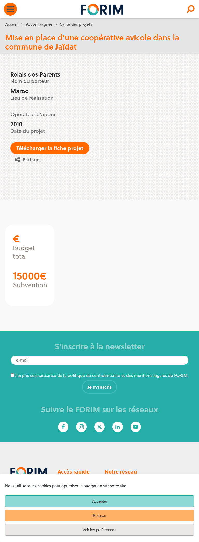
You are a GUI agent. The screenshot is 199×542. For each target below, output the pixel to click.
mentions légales (150, 375)
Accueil (12, 24)
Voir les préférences (99, 529)
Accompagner (39, 24)
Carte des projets (76, 24)
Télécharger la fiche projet (49, 148)
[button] (29, 159)
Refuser (99, 515)
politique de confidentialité (94, 375)
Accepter (99, 501)
